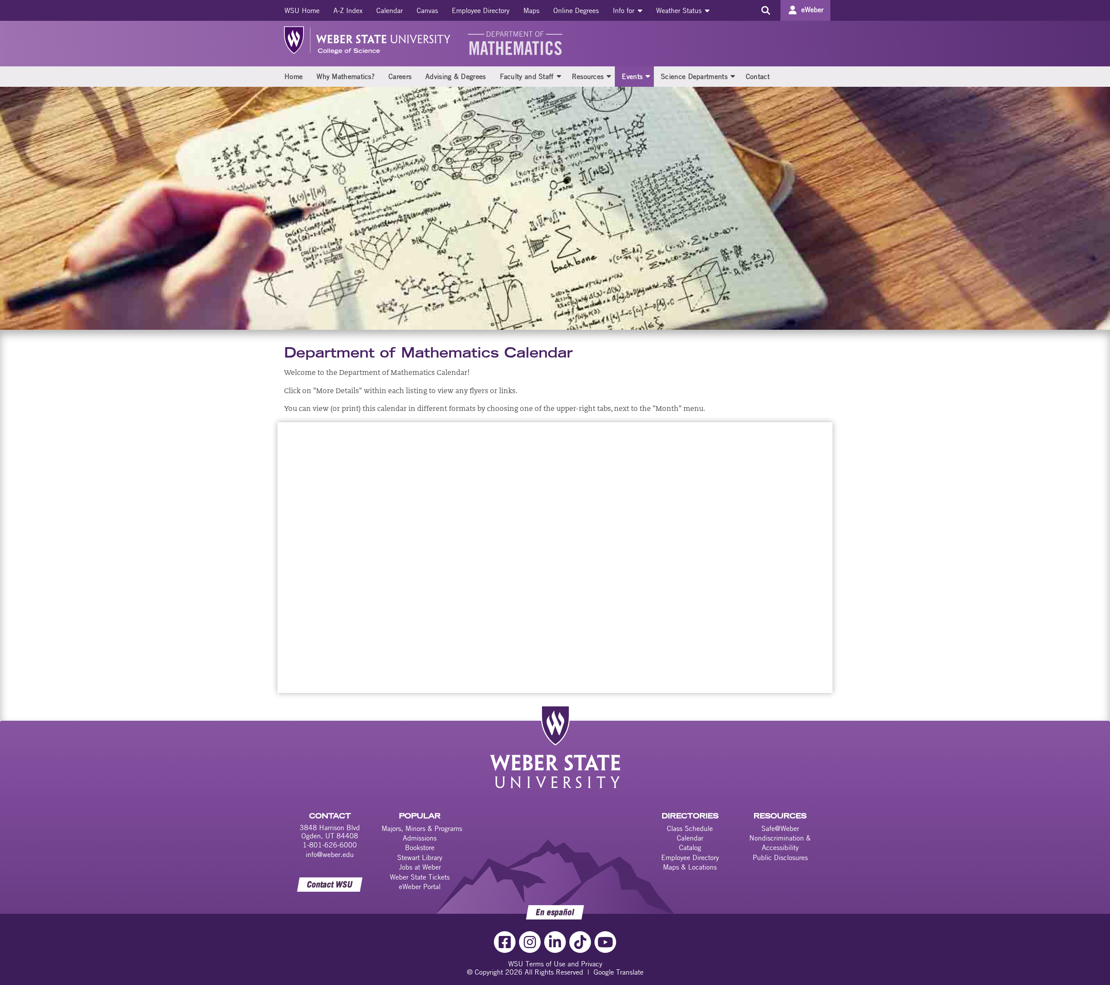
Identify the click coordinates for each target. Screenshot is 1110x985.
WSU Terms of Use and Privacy (555, 963)
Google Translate (618, 972)
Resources (588, 76)
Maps (531, 10)
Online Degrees (576, 10)
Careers (399, 76)
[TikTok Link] (580, 942)
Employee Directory (480, 10)
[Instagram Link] (530, 942)
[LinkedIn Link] (555, 942)
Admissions (420, 838)
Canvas (427, 10)
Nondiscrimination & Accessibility (780, 843)
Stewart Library (419, 857)
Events (632, 76)
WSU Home (302, 10)
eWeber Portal (420, 886)
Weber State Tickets (420, 877)
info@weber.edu (330, 854)
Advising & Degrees (455, 76)
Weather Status (680, 10)
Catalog (690, 847)
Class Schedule (690, 828)
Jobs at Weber (420, 867)
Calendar (389, 10)
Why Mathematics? (346, 76)
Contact (758, 76)
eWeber (812, 9)
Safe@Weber (780, 828)
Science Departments (694, 76)
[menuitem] (302, 10)
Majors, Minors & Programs (422, 828)
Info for (625, 10)
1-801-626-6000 (330, 845)
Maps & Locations (690, 867)
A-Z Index (347, 10)
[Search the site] (765, 10)
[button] (558, 76)
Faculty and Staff (527, 76)
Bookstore (419, 847)
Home (293, 76)
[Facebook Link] (505, 942)
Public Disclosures (780, 857)
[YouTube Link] (605, 942)
